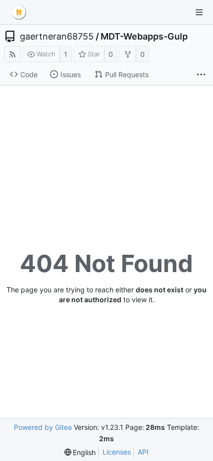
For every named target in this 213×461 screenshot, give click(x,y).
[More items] (201, 74)
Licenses (117, 452)
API (143, 452)
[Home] (19, 12)
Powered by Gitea (43, 427)
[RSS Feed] (12, 54)
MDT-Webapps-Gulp (144, 37)
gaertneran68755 (57, 37)
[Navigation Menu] (199, 12)
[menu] (80, 452)
